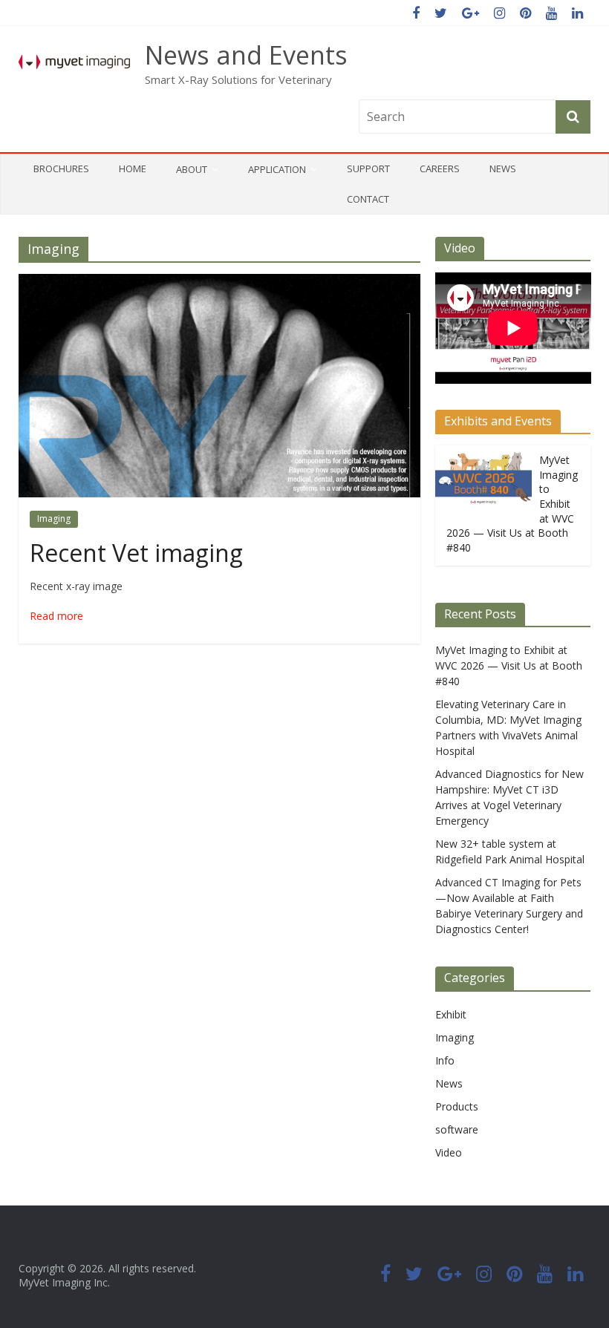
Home (132, 168)
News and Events (246, 55)
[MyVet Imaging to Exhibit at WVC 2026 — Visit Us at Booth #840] (483, 453)
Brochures (61, 168)
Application (277, 169)
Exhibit (450, 1014)
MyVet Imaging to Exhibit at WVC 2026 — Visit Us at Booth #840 (508, 665)
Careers (440, 168)
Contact (368, 199)
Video (448, 1152)
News (502, 168)
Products (456, 1106)
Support (368, 168)
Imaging (54, 518)
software (456, 1129)
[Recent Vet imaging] (219, 283)
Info (445, 1060)
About (191, 169)
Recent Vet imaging (136, 553)
